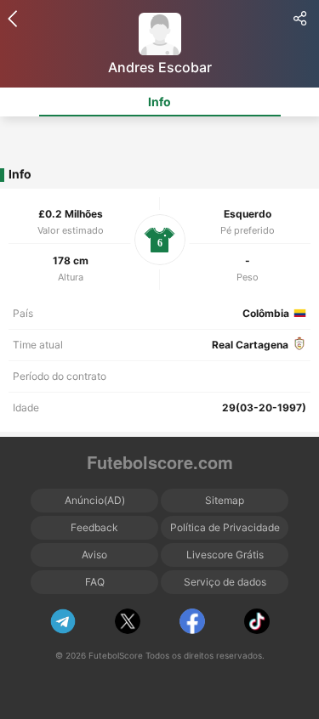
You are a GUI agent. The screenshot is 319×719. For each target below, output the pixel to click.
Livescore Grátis (225, 554)
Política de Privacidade (225, 527)
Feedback (94, 527)
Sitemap (224, 500)
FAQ (95, 581)
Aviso (94, 554)
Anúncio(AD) (95, 500)
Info (159, 101)
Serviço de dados (225, 581)
